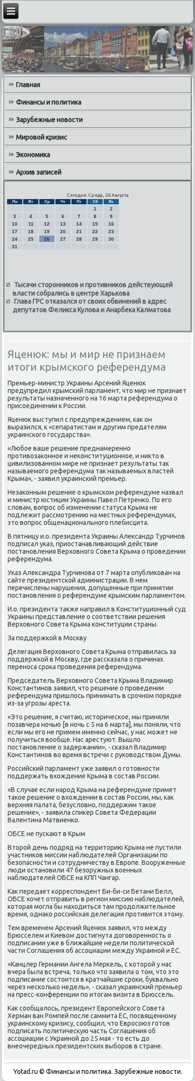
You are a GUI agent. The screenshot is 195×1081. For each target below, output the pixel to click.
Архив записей (39, 172)
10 (15, 224)
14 (79, 224)
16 (111, 224)
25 (31, 239)
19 (47, 231)
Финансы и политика (48, 102)
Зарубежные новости (49, 119)
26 (47, 239)
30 (111, 239)
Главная (28, 84)
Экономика (33, 154)
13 (63, 224)
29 (95, 239)
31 (15, 246)
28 (79, 239)
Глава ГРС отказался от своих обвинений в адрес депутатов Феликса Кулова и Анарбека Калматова (92, 305)
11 (31, 224)
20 (63, 231)
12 (47, 224)
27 (63, 239)
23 (111, 231)
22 (95, 231)
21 (79, 231)
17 (15, 231)
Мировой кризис (41, 137)
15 (95, 224)
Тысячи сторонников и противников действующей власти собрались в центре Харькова (93, 289)
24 (15, 239)
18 (31, 231)
